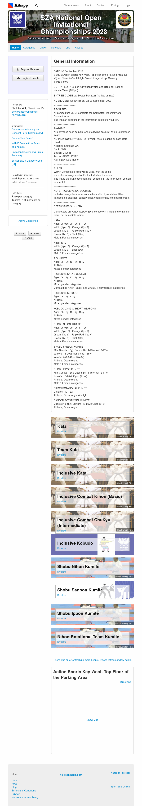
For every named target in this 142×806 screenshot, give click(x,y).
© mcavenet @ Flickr (124, 576)
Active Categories (28, 220)
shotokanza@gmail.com (25, 111)
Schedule (56, 47)
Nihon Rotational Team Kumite (88, 636)
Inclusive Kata (71, 473)
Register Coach (30, 78)
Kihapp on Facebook (120, 772)
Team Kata (68, 449)
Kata (62, 426)
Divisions (61, 431)
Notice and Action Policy (25, 797)
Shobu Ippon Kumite (78, 613)
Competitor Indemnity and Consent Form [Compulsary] (27, 131)
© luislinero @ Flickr (125, 436)
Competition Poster (22, 138)
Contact (101, 5)
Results (79, 47)
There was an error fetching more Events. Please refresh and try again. (93, 660)
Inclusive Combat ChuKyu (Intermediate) (83, 522)
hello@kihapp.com (71, 774)
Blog (14, 787)
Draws (43, 47)
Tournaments (71, 5)
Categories (29, 47)
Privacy (16, 794)
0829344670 (19, 115)
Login (128, 5)
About (88, 5)
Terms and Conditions (24, 790)
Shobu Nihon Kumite (78, 566)
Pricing (115, 5)
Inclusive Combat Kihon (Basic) (89, 496)
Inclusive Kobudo (75, 543)
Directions (125, 682)
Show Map (92, 719)
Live (68, 47)
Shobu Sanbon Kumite (80, 590)
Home (15, 47)
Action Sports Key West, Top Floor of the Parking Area (84, 38)
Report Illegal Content (120, 786)
